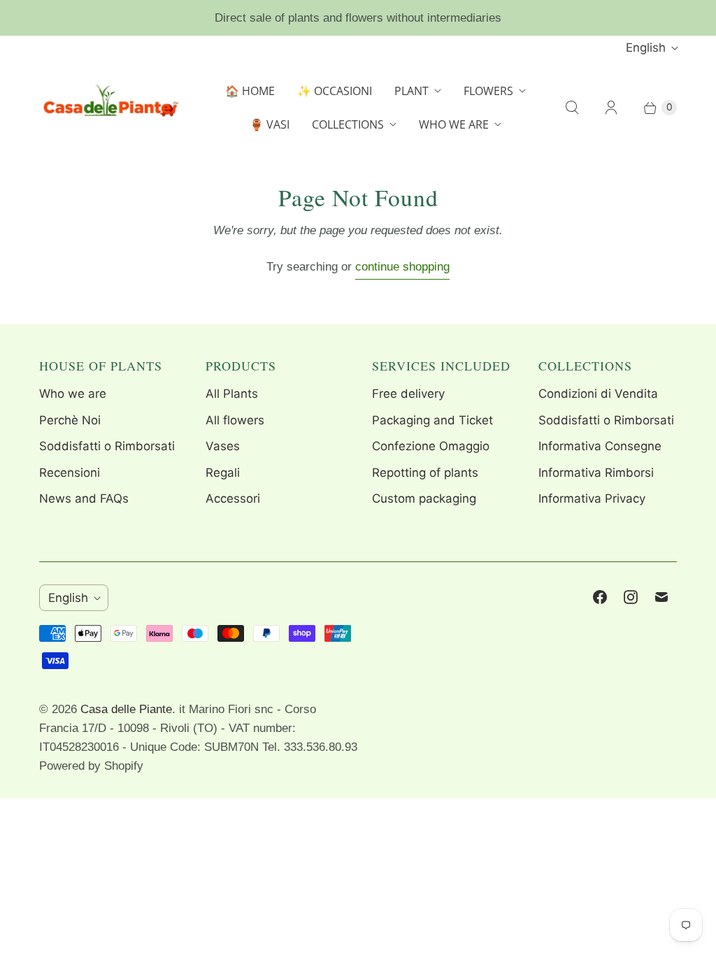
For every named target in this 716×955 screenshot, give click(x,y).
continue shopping (402, 266)
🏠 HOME (250, 91)
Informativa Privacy (591, 498)
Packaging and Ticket (432, 420)
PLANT (411, 91)
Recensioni (69, 473)
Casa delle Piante (126, 709)
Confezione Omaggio (430, 446)
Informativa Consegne (599, 446)
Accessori (233, 498)
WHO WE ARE (454, 124)
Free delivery (408, 394)
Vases (223, 446)
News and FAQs (84, 498)
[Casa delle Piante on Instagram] (630, 597)
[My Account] (611, 107)
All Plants (232, 394)
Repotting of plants (425, 473)
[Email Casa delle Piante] (661, 597)
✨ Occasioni (334, 91)
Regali (223, 473)
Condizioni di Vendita (598, 394)
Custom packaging (424, 498)
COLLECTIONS (348, 124)
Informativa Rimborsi (596, 473)
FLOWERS (488, 91)
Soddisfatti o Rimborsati (107, 446)
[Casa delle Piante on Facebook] (600, 597)
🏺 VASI (269, 124)
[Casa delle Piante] (109, 108)
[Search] (572, 107)
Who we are (72, 394)
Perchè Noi (70, 420)
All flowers (235, 420)
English (646, 48)
